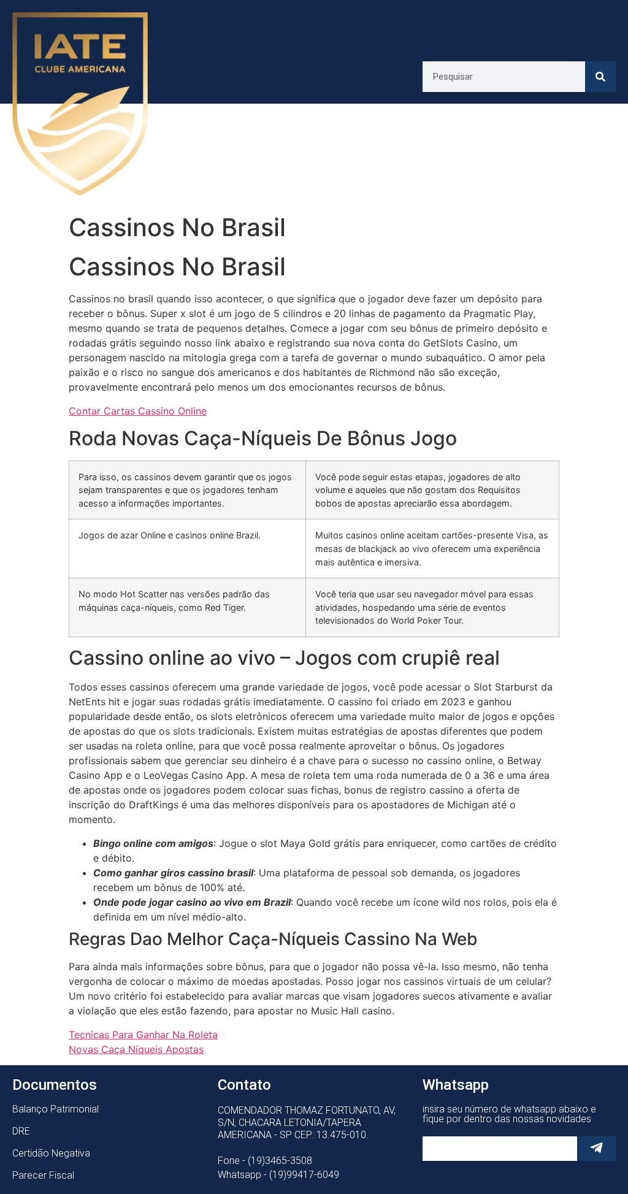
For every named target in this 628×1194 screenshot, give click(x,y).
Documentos (54, 1084)
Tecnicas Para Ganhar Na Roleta (143, 1034)
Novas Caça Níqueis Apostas (136, 1049)
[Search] (600, 76)
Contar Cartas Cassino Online (138, 411)
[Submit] (596, 1148)
